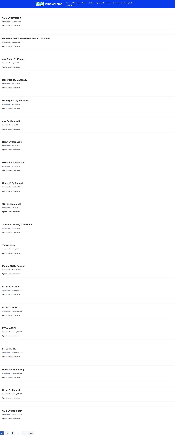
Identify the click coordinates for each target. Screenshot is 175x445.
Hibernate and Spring (13, 369)
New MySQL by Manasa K (15, 100)
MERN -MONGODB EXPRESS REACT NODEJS (26, 38)
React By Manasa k (12, 142)
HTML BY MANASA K (13, 162)
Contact (91, 3)
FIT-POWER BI (9, 307)
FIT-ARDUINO (9, 348)
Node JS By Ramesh (12, 183)
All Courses (76, 3)
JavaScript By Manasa (13, 59)
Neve (3, 442)
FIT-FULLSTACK (10, 286)
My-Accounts (100, 3)
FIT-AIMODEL (9, 328)
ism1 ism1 (7, 21)
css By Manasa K (11, 121)
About (84, 3)
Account (115, 3)
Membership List (126, 3)
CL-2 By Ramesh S (12, 18)
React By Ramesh (11, 390)
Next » (31, 433)
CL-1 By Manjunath (12, 411)
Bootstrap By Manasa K (14, 80)
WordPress (17, 442)
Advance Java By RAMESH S (17, 224)
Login (109, 3)
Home (67, 3)
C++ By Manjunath (11, 204)
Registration (69, 5)
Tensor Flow (8, 245)
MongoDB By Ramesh (13, 266)
